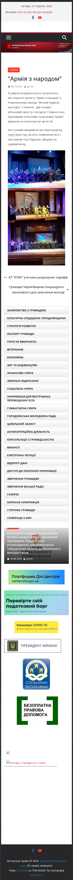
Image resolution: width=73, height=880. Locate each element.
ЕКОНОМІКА (15, 357)
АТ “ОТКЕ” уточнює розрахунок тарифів (38, 277)
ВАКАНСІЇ (13, 447)
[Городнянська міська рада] (36, 45)
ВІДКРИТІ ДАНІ (17, 463)
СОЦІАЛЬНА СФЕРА (20, 388)
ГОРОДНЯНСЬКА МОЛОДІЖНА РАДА (31, 416)
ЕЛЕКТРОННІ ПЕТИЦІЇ (21, 455)
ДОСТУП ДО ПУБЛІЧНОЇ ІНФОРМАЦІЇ (32, 471)
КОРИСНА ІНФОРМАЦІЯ (23, 502)
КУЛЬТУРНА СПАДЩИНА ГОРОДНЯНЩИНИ (36, 318)
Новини (13, 70)
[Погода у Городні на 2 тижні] (26, 763)
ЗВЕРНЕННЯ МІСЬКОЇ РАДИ (25, 486)
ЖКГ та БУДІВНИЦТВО (22, 365)
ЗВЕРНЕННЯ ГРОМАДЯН (23, 478)
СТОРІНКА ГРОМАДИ (21, 510)
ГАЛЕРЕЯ (13, 494)
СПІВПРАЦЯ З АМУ (19, 518)
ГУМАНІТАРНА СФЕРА (21, 408)
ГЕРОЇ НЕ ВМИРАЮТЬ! (21, 341)
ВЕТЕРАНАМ (15, 349)
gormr (30, 86)
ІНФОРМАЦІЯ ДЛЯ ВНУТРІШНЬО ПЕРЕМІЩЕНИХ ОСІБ (28, 398)
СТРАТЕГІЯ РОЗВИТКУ (21, 326)
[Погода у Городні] (6, 738)
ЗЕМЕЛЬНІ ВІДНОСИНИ (23, 381)
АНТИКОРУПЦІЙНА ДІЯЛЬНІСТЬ (28, 431)
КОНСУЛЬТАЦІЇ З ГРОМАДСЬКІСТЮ (30, 439)
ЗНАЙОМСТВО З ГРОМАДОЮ (26, 310)
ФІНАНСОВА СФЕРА (20, 373)
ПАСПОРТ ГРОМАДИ (20, 334)
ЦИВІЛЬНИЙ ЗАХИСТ (21, 424)
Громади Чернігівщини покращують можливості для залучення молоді (36, 289)
